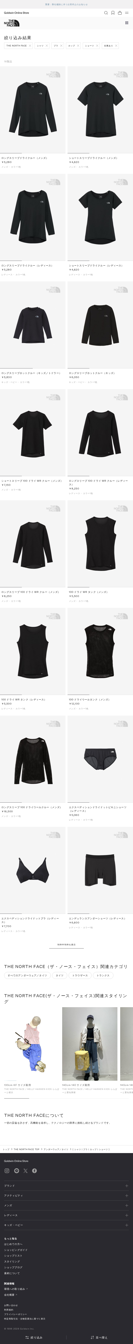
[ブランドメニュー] (127, 23)
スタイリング (12, 1261)
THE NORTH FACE (16, 45)
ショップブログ (13, 1267)
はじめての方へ (13, 1244)
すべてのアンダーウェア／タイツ (27, 975)
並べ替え (102, 1337)
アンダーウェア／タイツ (56, 1149)
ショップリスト (13, 1255)
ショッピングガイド (16, 1249)
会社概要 (9, 1294)
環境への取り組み (14, 1288)
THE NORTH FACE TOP (26, 1149)
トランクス (103, 975)
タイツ (60, 975)
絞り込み (37, 1337)
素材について (12, 1273)
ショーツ (89, 45)
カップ (71, 45)
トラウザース (80, 975)
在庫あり (108, 45)
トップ (6, 1149)
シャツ (40, 45)
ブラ (56, 45)
